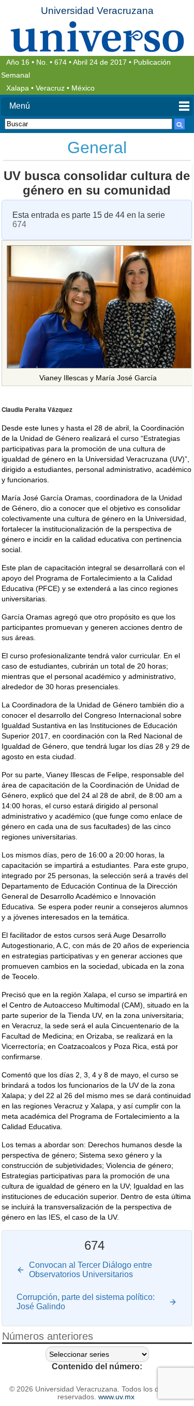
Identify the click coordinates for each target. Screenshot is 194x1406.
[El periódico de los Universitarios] (97, 36)
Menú (19, 105)
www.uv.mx (116, 1397)
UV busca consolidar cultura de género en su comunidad (97, 183)
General (97, 147)
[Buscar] (179, 124)
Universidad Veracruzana (97, 10)
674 (60, 62)
